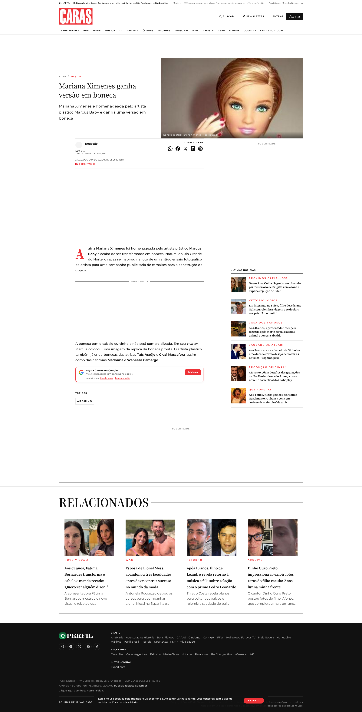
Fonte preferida (122, 378)
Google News (106, 378)
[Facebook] (70, 646)
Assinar (294, 16)
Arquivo (76, 76)
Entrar (278, 16)
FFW (220, 637)
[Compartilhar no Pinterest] (200, 148)
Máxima (116, 641)
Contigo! (209, 637)
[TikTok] (97, 646)
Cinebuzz (194, 637)
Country (250, 30)
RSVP (221, 30)
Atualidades (70, 30)
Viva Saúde (187, 641)
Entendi (253, 700)
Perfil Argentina (221, 654)
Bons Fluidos (165, 637)
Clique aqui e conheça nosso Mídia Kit (82, 690)
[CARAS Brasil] (76, 16)
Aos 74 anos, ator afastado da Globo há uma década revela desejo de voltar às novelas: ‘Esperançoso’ (274, 354)
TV (120, 30)
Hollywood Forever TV (240, 637)
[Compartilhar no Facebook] (178, 148)
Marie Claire (171, 654)
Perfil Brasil (131, 641)
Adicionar (193, 372)
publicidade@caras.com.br (130, 685)
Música (110, 30)
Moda (97, 30)
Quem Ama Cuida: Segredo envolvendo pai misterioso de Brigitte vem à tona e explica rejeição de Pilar (275, 287)
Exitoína (155, 654)
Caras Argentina (136, 654)
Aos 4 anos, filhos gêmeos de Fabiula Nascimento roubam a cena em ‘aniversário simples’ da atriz (273, 398)
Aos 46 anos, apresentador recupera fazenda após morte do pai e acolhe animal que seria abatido (273, 332)
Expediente (118, 667)
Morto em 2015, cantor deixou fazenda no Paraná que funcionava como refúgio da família (218, 3)
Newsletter (255, 16)
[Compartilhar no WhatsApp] (170, 148)
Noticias (187, 654)
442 (252, 654)
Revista (208, 30)
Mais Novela (266, 637)
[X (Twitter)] (79, 646)
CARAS (181, 637)
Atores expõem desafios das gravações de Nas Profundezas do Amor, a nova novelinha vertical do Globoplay (274, 376)
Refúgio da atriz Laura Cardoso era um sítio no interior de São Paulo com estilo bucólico (120, 3)
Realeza (132, 30)
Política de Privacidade (75, 702)
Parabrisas (202, 654)
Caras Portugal (272, 30)
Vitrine (234, 30)
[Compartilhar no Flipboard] (193, 148)
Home (62, 76)
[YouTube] (88, 646)
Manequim (284, 637)
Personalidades (187, 30)
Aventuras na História (140, 637)
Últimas (148, 30)
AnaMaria (117, 637)
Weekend (241, 654)
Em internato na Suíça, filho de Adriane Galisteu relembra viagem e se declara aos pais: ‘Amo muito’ (275, 309)
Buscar (228, 16)
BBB (86, 30)
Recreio (147, 641)
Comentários (87, 164)
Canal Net (117, 654)
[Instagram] (62, 646)
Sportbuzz (161, 641)
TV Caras (164, 30)
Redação (91, 143)
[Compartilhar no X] (185, 148)
